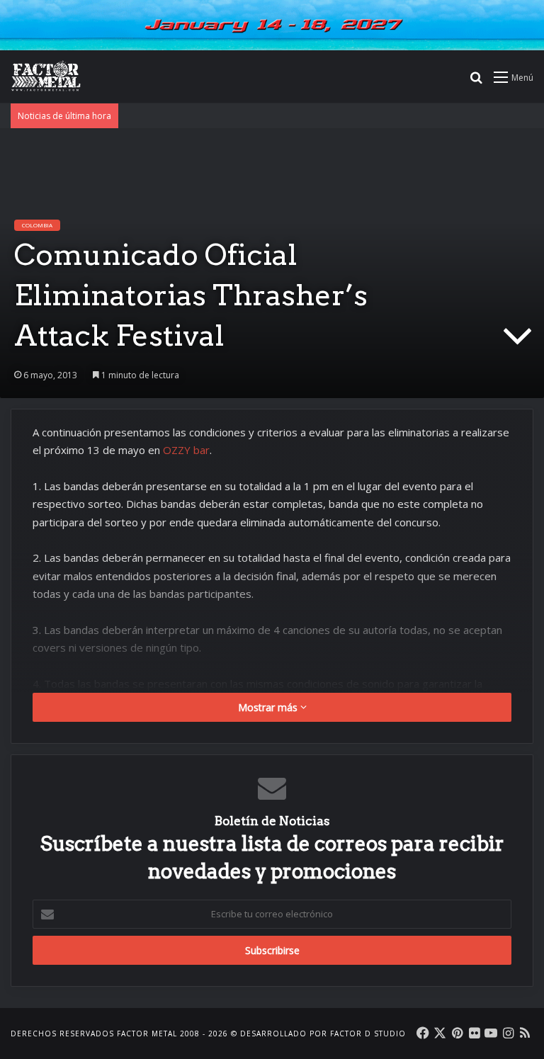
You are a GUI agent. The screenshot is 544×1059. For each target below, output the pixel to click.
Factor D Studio (368, 1033)
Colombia (37, 225)
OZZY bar (186, 450)
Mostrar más (269, 707)
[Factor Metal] (46, 76)
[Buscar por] (476, 82)
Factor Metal (147, 1033)
